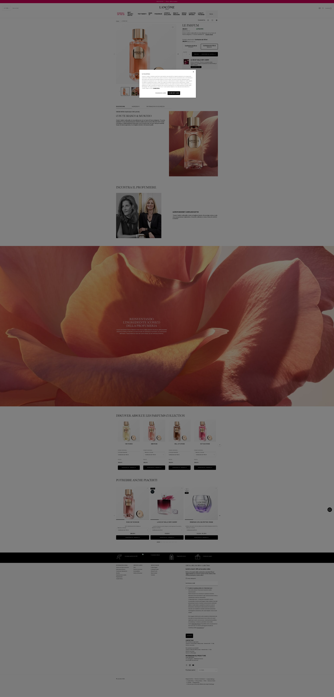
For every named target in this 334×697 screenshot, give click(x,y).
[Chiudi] (193, 72)
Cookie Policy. (156, 88)
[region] (167, 84)
